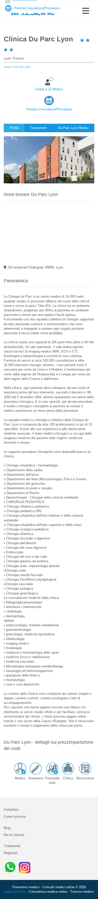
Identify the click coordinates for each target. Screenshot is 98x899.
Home (7, 66)
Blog (7, 828)
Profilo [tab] (14, 128)
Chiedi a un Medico (49, 89)
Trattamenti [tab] (38, 128)
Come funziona (15, 816)
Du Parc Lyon (22, 66)
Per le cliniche (14, 835)
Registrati (11, 853)
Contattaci (11, 809)
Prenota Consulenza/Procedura (49, 109)
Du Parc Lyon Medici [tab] (73, 128)
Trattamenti (12, 846)
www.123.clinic (15, 891)
